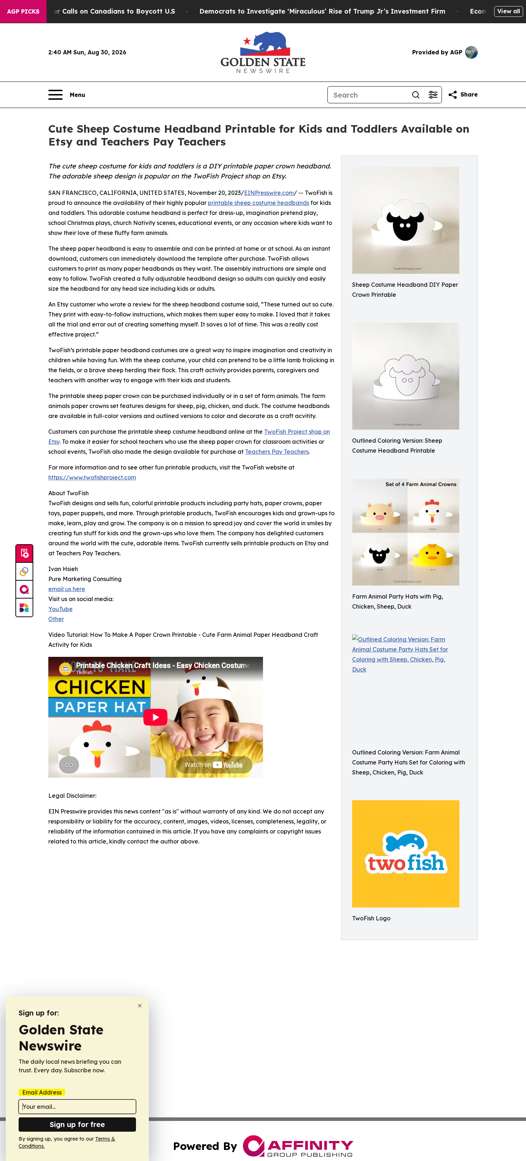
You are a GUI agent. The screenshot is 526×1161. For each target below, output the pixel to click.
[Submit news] (24, 554)
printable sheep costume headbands (258, 202)
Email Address (42, 1092)
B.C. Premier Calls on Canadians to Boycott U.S (97, 11)
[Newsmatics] (24, 607)
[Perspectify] (24, 572)
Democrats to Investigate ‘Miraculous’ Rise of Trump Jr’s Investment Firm (322, 11)
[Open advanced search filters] (433, 95)
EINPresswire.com (269, 192)
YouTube (60, 609)
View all (508, 11)
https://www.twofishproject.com (92, 477)
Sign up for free (77, 1124)
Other (56, 619)
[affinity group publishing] (24, 590)
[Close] (139, 1005)
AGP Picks (23, 11)
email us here (66, 588)
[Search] (415, 95)
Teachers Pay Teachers (277, 451)
